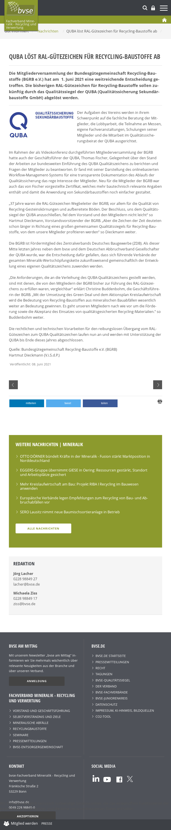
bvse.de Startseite (111, 656)
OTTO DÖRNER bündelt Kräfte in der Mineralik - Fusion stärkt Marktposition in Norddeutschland (85, 458)
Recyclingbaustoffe (30, 729)
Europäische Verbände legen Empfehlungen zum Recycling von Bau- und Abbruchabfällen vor (84, 500)
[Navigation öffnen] (164, 9)
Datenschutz (106, 704)
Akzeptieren (28, 816)
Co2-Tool (103, 716)
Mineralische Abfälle (31, 723)
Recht (100, 668)
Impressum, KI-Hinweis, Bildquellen (125, 710)
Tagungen (104, 674)
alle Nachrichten (43, 528)
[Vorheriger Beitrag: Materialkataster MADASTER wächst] (13, 384)
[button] (26, 403)
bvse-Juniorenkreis (112, 698)
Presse (46, 824)
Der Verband (106, 686)
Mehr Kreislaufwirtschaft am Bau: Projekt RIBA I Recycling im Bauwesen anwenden (79, 486)
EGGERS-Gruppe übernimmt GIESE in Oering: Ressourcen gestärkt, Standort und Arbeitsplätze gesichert (83, 472)
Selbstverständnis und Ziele (37, 717)
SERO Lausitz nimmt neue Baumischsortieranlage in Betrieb (70, 512)
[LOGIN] (153, 7)
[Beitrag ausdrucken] (160, 401)
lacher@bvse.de (26, 584)
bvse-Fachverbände (112, 692)
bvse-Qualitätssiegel (113, 680)
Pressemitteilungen (30, 741)
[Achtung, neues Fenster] (96, 778)
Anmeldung (37, 681)
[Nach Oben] (164, 824)
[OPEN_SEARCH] (145, 7)
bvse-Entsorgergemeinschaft (38, 747)
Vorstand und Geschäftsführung (41, 711)
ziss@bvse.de (24, 603)
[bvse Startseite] (164, 19)
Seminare (20, 735)
